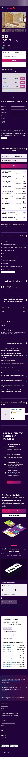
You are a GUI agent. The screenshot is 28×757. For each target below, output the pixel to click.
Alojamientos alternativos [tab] (10, 631)
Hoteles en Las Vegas (8, 653)
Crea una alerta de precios (13, 473)
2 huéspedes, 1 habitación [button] (10, 56)
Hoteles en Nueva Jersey (19, 697)
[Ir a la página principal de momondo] (10, 8)
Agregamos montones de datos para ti (12, 687)
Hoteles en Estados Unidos (7, 697)
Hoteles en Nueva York (8, 645)
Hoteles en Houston (7, 664)
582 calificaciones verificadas (18, 47)
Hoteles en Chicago (7, 658)
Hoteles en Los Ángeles (8, 651)
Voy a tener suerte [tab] (8, 634)
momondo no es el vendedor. (10, 684)
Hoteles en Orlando (7, 649)
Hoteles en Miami (7, 647)
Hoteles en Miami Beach (8, 656)
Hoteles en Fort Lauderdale (9, 662)
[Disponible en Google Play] (5, 746)
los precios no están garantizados (13, 680)
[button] (2, 8)
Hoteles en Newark (7, 660)
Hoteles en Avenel (10, 698)
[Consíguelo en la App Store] (14, 746)
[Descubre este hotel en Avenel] (26, 101)
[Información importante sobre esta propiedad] (26, 300)
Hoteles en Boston (7, 666)
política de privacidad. (14, 606)
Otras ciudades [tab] (7, 628)
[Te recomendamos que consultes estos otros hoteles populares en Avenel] (26, 403)
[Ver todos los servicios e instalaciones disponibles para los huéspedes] (26, 236)
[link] (14, 482)
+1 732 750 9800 (6, 45)
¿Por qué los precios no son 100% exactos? (11, 690)
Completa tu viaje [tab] (8, 638)
